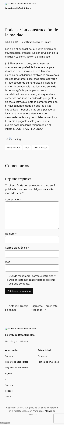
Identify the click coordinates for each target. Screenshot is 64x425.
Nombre (11, 233)
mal (27, 147)
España (47, 42)
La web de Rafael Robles (18, 8)
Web (7, 261)
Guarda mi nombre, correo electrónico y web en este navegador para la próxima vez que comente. (32, 279)
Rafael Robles (33, 42)
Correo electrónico (17, 247)
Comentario (13, 199)
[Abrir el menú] (7, 14)
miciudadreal (40, 147)
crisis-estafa (13, 147)
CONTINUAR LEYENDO (29, 128)
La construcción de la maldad (33, 56)
